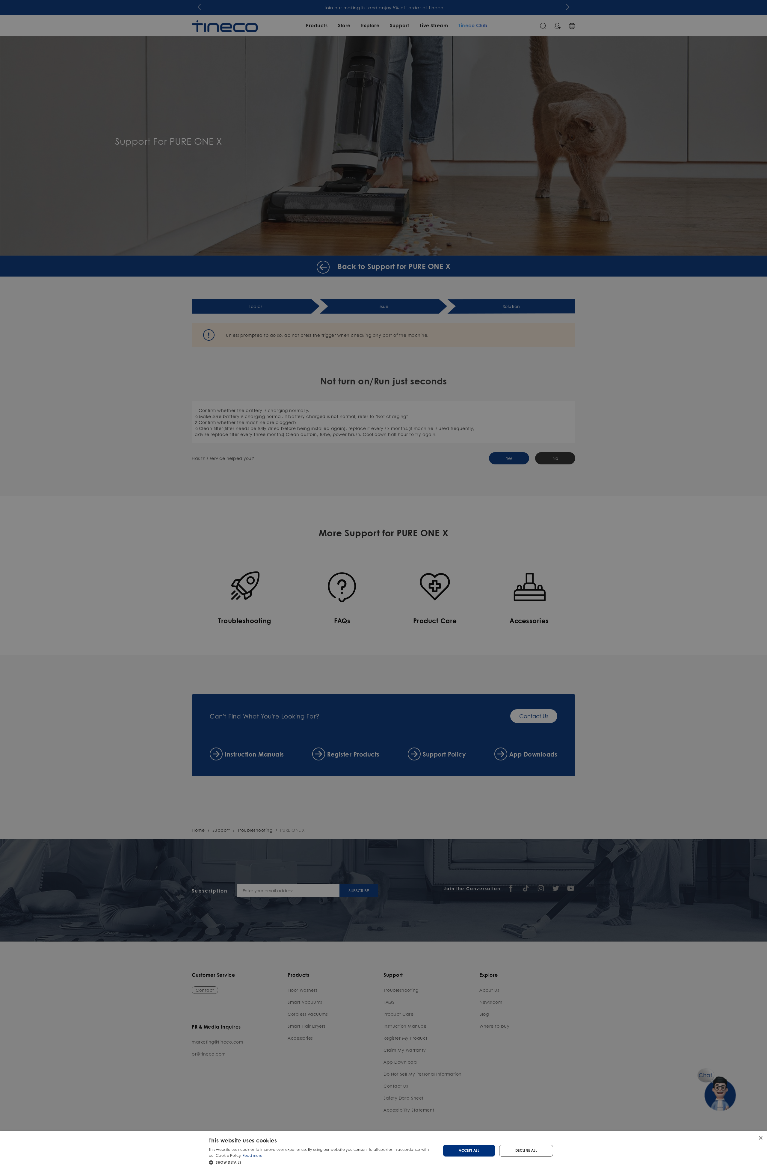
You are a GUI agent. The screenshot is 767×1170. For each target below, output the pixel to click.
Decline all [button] (526, 1150)
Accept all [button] (469, 1150)
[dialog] (383, 1150)
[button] (321, 1162)
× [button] (760, 1138)
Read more (252, 1155)
